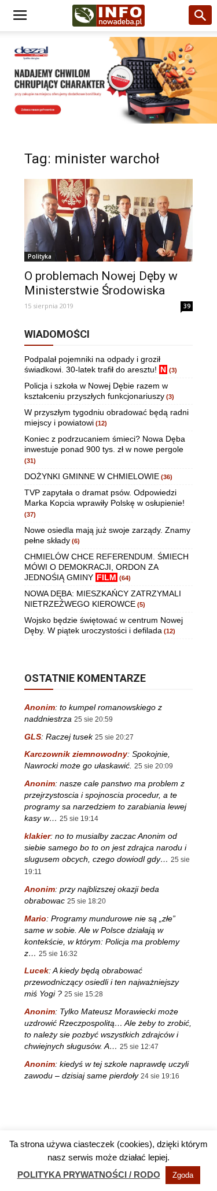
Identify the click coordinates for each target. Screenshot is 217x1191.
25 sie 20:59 (93, 719)
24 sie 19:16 (160, 1076)
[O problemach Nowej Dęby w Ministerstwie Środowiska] (108, 220)
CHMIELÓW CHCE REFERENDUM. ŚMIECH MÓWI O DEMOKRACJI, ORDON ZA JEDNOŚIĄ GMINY (106, 567)
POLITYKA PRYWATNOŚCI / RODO (88, 1174)
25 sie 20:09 (153, 766)
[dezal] (108, 80)
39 (186, 306)
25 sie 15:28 (83, 994)
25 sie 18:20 (86, 901)
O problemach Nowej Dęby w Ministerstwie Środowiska (101, 283)
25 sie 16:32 (58, 954)
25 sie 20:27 (114, 737)
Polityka (40, 256)
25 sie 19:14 (79, 819)
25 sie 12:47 (139, 1047)
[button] (201, 15)
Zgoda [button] (182, 1175)
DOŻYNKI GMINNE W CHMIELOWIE (91, 476)
